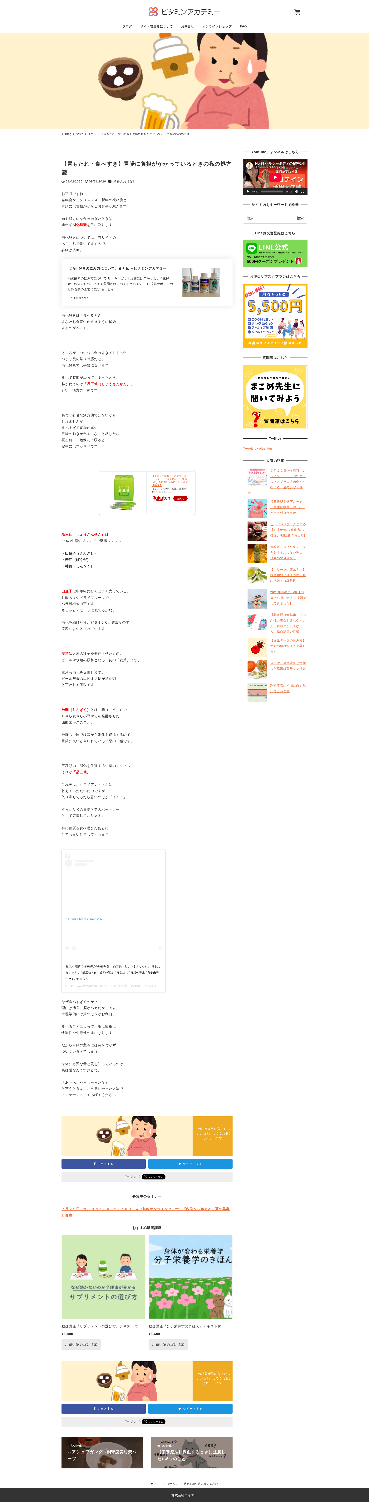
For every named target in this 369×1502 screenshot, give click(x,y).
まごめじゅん (73, 985)
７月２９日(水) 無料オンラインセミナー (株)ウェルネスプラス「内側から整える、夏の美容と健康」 (277, 481)
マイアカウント (172, 1483)
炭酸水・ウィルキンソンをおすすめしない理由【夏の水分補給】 (288, 552)
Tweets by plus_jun (257, 448)
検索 (300, 217)
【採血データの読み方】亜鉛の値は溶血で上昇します (288, 646)
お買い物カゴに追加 (81, 1344)
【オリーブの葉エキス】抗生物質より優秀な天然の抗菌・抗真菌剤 (288, 575)
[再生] (248, 191)
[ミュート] (296, 191)
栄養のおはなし (124, 181)
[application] (275, 177)
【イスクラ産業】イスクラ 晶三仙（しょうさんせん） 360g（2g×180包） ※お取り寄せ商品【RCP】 (170, 480)
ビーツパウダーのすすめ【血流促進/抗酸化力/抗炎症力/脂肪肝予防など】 (288, 529)
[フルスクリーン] (302, 191)
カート (155, 1483)
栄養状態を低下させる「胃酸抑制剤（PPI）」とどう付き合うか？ (287, 507)
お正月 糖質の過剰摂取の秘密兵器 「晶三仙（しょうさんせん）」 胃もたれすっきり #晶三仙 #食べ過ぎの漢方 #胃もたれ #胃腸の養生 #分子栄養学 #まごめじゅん (113, 972)
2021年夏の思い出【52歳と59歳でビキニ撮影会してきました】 (288, 597)
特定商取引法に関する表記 (201, 1483)
